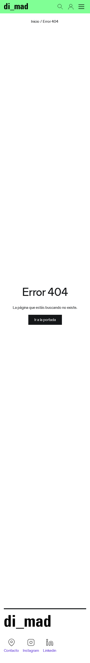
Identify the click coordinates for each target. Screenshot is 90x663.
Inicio (35, 21)
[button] (81, 6)
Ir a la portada (45, 319)
